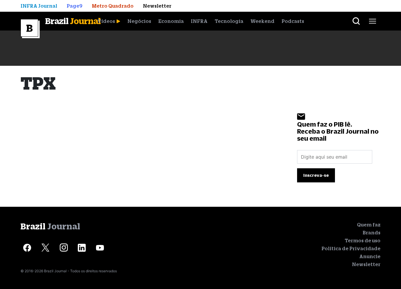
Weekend (262, 21)
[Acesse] (27, 247)
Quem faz (368, 224)
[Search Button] (356, 21)
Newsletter (366, 264)
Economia (171, 21)
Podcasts (293, 21)
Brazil (73, 21)
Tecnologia (229, 21)
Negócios (139, 21)
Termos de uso (362, 240)
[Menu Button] (372, 21)
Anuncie (369, 256)
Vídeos (106, 21)
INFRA (199, 21)
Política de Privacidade (350, 248)
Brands (371, 232)
